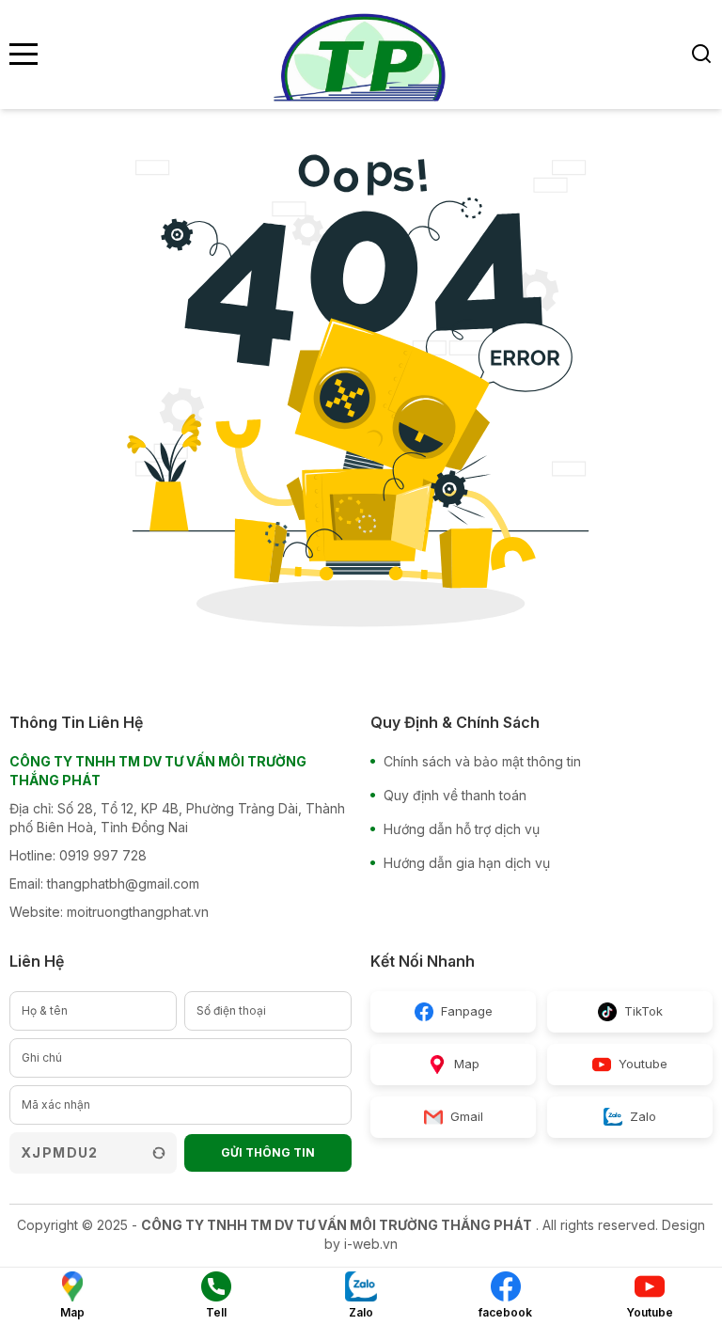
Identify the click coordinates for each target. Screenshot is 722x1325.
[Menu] (23, 54)
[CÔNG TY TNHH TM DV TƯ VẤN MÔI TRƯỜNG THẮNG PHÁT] (361, 55)
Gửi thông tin (268, 1152)
